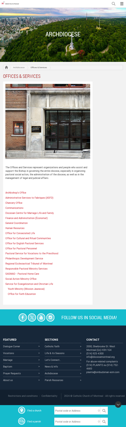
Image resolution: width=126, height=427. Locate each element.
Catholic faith (52, 346)
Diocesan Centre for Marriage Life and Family (29, 213)
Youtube (41, 317)
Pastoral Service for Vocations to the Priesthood (31, 253)
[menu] (122, 4)
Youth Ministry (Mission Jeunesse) (26, 288)
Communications (14, 207)
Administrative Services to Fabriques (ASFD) (29, 197)
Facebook (22, 317)
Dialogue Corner (11, 346)
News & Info (51, 366)
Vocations (8, 353)
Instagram (50, 317)
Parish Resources (54, 380)
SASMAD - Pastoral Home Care (22, 273)
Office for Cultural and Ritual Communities (28, 238)
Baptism (7, 366)
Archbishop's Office (15, 192)
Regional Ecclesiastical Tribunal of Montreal (29, 263)
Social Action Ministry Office (20, 278)
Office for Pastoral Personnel (21, 248)
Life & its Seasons (54, 353)
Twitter (32, 317)
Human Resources (14, 228)
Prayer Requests (12, 373)
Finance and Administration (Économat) (26, 218)
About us (8, 380)
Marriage (7, 359)
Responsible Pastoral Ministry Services (26, 268)
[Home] (11, 4)
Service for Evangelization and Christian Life (29, 283)
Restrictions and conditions (23, 395)
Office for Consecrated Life (20, 233)
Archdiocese (19, 67)
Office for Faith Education (22, 293)
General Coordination (16, 223)
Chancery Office (13, 202)
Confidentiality (49, 395)
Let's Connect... (53, 359)
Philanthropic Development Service (24, 258)
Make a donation (13, 317)
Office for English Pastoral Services (24, 243)
